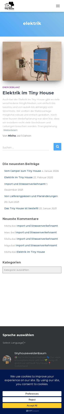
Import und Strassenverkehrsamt (25, 183)
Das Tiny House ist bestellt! (21, 208)
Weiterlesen (10, 130)
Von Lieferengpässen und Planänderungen (31, 196)
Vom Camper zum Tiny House (22, 170)
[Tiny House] (10, 6)
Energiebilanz (11, 87)
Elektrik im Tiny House (28, 92)
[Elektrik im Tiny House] (32, 61)
